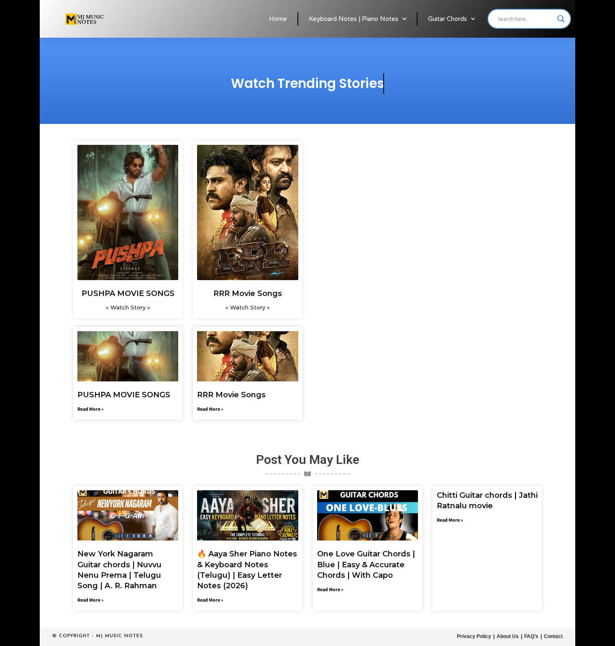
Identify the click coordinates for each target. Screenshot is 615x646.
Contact (553, 636)
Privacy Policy (474, 636)
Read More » (90, 409)
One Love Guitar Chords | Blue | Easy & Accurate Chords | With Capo (366, 564)
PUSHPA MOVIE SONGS (128, 293)
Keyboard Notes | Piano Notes (353, 19)
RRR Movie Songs (247, 293)
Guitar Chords (447, 19)
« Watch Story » (128, 307)
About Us (508, 636)
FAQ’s (531, 636)
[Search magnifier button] (561, 19)
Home (278, 19)
